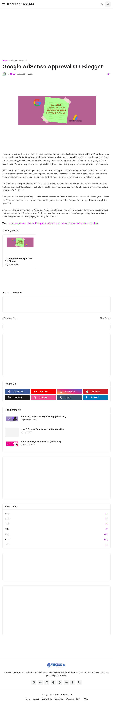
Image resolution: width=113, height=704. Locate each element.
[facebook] (33, 682)
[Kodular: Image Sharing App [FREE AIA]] (12, 445)
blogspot (39, 223)
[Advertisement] (57, 33)
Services (59, 699)
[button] (3, 4)
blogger (30, 223)
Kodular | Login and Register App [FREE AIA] (43, 416)
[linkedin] (79, 682)
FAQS (85, 699)
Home (5, 61)
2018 (56, 545)
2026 (56, 513)
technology (93, 223)
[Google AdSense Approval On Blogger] (19, 245)
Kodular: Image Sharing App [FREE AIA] (41, 441)
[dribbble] (59, 682)
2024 (56, 524)
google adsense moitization (74, 223)
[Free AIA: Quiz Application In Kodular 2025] (12, 432)
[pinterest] (53, 682)
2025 (56, 518)
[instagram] (46, 682)
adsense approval (18, 61)
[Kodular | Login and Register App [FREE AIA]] (12, 420)
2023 (56, 529)
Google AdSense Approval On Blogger (18, 260)
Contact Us (47, 699)
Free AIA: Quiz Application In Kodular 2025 (42, 429)
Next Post (104, 318)
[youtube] (40, 682)
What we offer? (73, 699)
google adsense (52, 223)
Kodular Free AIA (21, 4)
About (36, 699)
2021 (56, 534)
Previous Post (10, 318)
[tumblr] (72, 682)
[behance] (66, 682)
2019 (56, 539)
